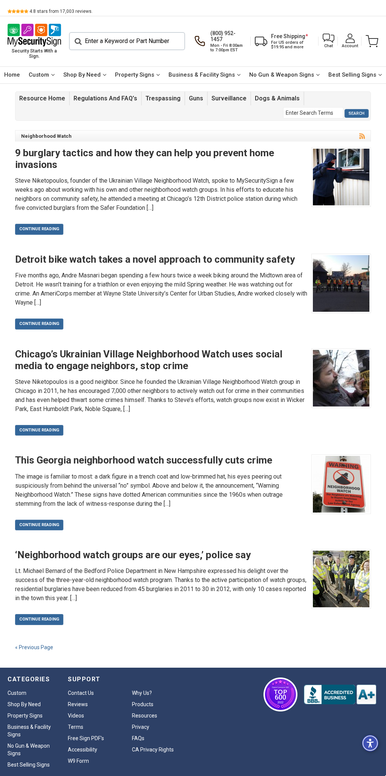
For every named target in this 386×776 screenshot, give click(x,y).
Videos (76, 716)
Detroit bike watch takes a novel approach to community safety (155, 259)
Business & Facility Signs (201, 74)
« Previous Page (34, 647)
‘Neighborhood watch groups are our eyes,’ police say (133, 554)
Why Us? (142, 693)
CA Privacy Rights (153, 750)
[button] (328, 41)
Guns (196, 98)
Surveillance (229, 98)
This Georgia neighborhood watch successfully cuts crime (143, 460)
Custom (39, 74)
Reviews (78, 704)
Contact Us (81, 693)
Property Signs (134, 74)
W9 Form (78, 761)
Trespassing (163, 98)
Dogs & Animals (277, 98)
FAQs (138, 738)
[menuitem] (12, 75)
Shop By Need (82, 74)
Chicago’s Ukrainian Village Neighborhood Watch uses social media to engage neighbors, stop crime (148, 359)
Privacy (140, 727)
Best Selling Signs (352, 74)
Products (142, 704)
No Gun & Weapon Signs (281, 74)
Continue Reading (39, 228)
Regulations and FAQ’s (105, 98)
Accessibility (82, 750)
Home (12, 74)
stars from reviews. (61, 11)
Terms (75, 727)
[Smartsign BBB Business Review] (340, 694)
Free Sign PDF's (86, 738)
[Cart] (370, 41)
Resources (144, 716)
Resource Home (42, 98)
